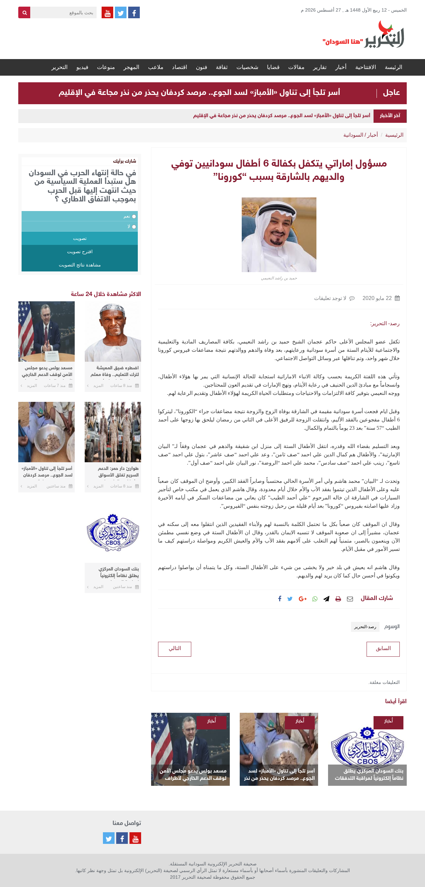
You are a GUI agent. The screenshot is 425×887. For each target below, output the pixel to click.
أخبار (341, 67)
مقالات (296, 67)
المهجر (131, 67)
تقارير (320, 67)
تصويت (80, 238)
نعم (127, 216)
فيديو (82, 67)
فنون (201, 67)
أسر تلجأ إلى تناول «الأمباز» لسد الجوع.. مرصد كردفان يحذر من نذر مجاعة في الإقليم (199, 93)
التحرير (59, 67)
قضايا (273, 67)
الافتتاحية (365, 67)
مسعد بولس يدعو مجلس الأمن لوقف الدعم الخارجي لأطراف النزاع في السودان (193, 775)
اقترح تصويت (80, 251)
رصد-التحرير (365, 626)
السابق (383, 648)
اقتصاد (179, 67)
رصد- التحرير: (385, 323)
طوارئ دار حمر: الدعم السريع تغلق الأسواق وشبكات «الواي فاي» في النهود (115, 473)
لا (129, 226)
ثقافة (222, 67)
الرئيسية (394, 135)
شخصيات (247, 67)
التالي (175, 648)
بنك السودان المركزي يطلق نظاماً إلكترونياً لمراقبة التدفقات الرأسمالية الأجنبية (369, 775)
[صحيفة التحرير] (363, 34)
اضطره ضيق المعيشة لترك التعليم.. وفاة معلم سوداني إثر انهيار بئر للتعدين (115, 372)
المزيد (98, 385)
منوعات (106, 67)
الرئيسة (393, 67)
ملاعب (155, 67)
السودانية (353, 135)
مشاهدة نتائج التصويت (80, 264)
